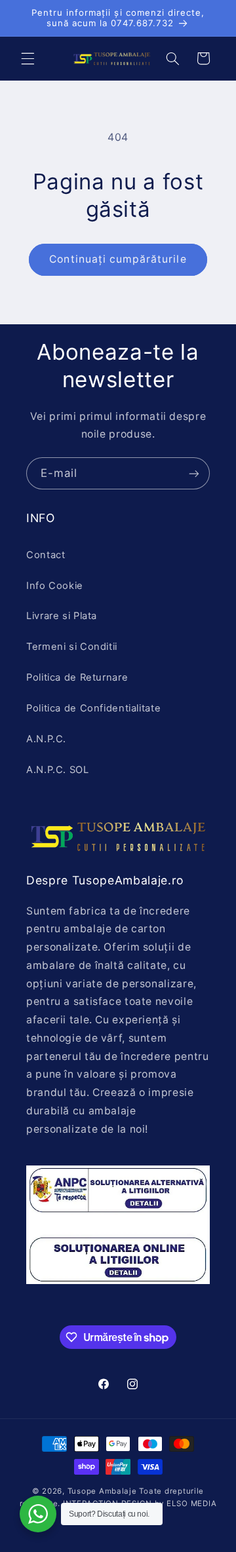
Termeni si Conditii (71, 647)
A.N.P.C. (46, 739)
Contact (45, 555)
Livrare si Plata (61, 616)
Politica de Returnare (77, 677)
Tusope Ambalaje (102, 1491)
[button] (27, 58)
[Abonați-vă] (194, 473)
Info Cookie (54, 586)
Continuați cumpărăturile (117, 259)
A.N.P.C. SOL (57, 770)
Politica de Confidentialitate (93, 708)
